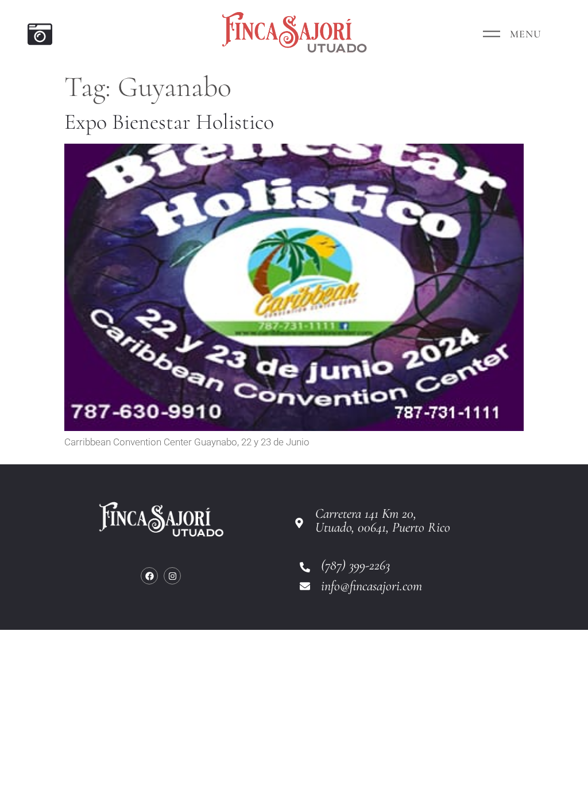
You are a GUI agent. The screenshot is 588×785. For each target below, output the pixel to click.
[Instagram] (172, 575)
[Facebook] (149, 575)
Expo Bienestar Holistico (169, 122)
